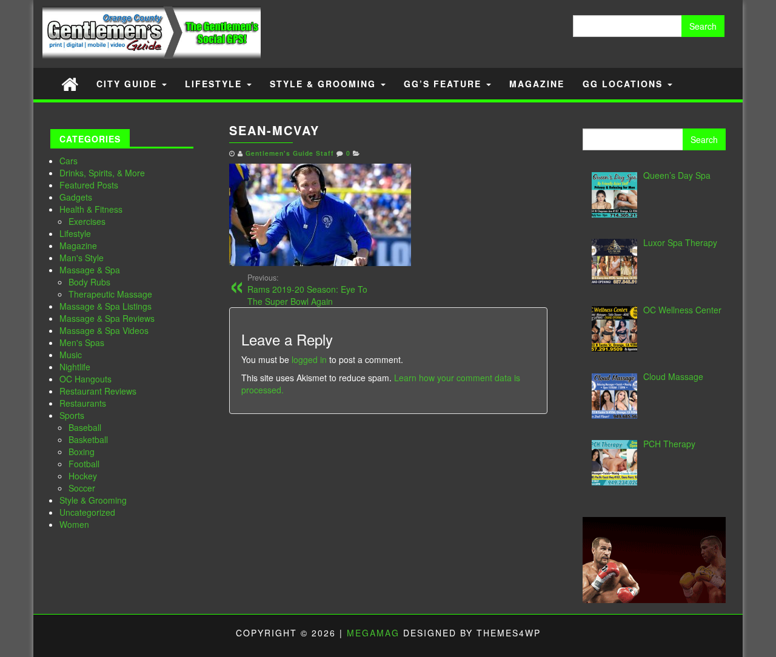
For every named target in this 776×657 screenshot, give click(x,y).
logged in (309, 359)
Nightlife (74, 367)
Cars (68, 161)
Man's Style (81, 258)
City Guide (128, 84)
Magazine (536, 84)
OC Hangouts (85, 379)
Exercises (87, 221)
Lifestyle (215, 84)
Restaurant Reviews (97, 391)
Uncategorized (87, 512)
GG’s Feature (444, 84)
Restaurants (82, 403)
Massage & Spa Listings (105, 306)
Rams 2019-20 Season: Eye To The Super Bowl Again (307, 289)
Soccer (82, 488)
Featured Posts (88, 185)
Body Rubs (89, 282)
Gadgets (75, 197)
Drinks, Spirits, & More (102, 173)
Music (70, 355)
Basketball (88, 439)
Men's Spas (81, 342)
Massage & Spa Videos (104, 330)
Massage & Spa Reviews (107, 318)
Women (74, 524)
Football (84, 464)
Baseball (85, 427)
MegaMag (373, 633)
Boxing (82, 451)
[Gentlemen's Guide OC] (69, 83)
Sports (71, 415)
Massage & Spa (89, 270)
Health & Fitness (90, 209)
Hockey (83, 476)
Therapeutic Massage (110, 294)
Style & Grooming (325, 84)
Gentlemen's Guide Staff (290, 153)
